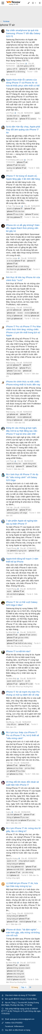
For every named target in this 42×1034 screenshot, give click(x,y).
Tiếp (23, 987)
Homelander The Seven (16, 63)
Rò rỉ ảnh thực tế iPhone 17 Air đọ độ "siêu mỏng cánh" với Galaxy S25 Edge (22, 477)
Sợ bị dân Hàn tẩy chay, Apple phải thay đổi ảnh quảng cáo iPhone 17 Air (23, 129)
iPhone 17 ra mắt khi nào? (18, 651)
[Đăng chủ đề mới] (29, 3)
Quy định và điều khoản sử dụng (17, 1030)
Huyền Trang (11, 913)
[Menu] (3, 3)
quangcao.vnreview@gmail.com (22, 1019)
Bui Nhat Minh (12, 632)
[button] (40, 3)
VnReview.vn (19, 1026)
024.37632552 (16, 1023)
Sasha (9, 812)
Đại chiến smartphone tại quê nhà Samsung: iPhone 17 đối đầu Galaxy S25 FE (23, 33)
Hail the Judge (12, 258)
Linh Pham (11, 113)
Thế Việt (9, 507)
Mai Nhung (10, 722)
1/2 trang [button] (14, 987)
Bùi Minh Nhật (12, 678)
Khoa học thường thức (22, 646)
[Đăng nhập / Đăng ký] (34, 3)
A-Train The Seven (14, 206)
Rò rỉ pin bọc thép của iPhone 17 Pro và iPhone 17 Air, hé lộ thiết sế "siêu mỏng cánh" (22, 735)
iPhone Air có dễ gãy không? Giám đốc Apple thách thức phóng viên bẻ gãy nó (23, 228)
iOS (19, 121)
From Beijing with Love (15, 160)
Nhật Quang (10, 307)
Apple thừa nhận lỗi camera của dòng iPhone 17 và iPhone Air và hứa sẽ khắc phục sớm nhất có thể (23, 82)
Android (13, 74)
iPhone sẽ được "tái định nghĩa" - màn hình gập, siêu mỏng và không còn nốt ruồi (23, 932)
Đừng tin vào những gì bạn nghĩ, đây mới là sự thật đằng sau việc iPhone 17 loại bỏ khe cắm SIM (21, 431)
